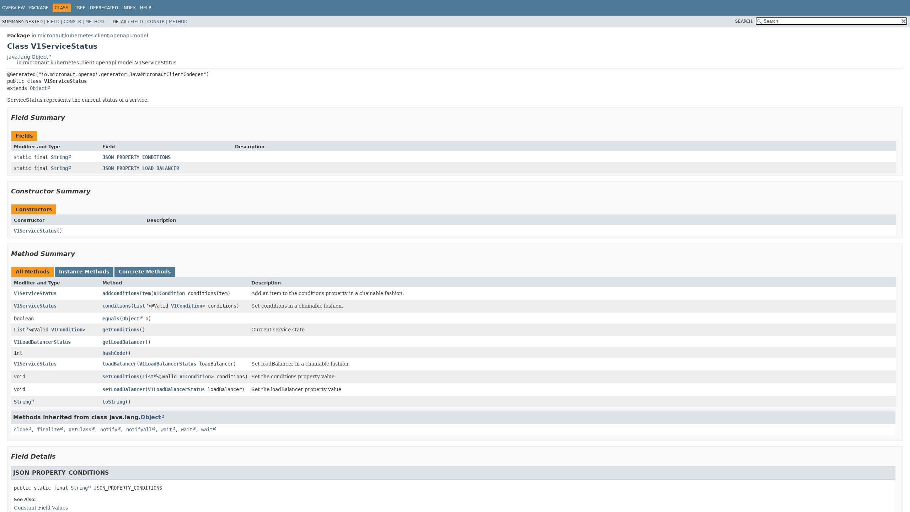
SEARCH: (744, 21)
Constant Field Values (41, 508)
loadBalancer (119, 364)
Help (145, 7)
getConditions (120, 329)
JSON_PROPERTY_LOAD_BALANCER (140, 168)
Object (38, 88)
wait (166, 429)
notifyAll (139, 429)
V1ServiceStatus (35, 231)
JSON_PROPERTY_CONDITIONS (136, 157)
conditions (116, 306)
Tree (80, 7)
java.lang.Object (27, 57)
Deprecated (104, 7)
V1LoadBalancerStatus (42, 342)
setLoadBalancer (123, 389)
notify (108, 429)
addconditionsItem (126, 293)
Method (94, 21)
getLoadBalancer (123, 342)
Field (53, 21)
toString (113, 402)
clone (21, 429)
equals (110, 318)
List (139, 306)
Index (129, 7)
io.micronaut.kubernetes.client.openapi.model (90, 35)
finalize (48, 429)
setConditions (120, 376)
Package (39, 7)
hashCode (113, 353)
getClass (80, 429)
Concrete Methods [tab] (145, 271)
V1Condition (169, 293)
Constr (72, 21)
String (59, 157)
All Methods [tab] (32, 271)
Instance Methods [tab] (84, 271)
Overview (13, 7)
